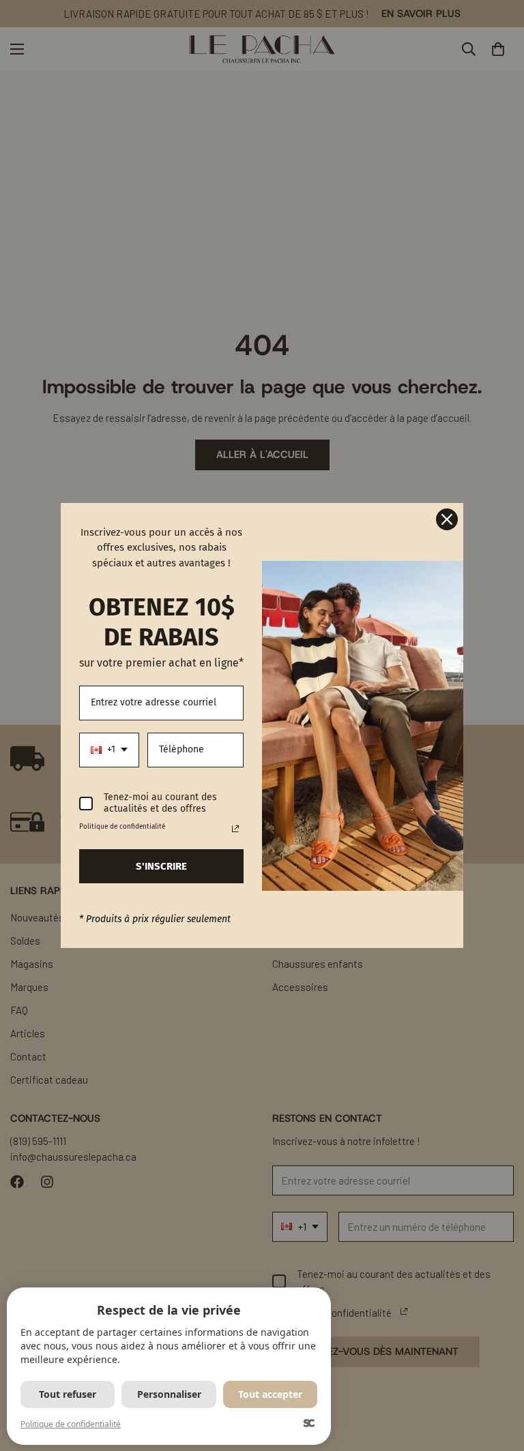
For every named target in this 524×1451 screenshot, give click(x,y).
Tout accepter (270, 1394)
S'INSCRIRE (161, 866)
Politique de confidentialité (70, 1424)
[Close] (447, 519)
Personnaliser (169, 1394)
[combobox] (109, 750)
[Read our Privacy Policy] (235, 829)
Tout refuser (67, 1394)
